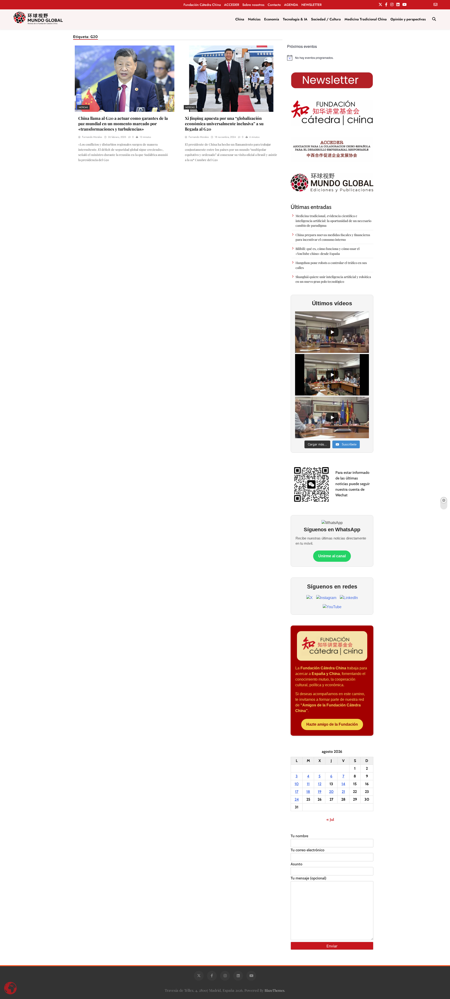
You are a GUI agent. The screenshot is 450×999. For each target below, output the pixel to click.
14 (343, 784)
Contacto (274, 4)
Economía (271, 19)
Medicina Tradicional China (366, 19)
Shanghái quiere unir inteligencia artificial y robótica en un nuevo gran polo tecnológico (333, 279)
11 (308, 784)
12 (319, 784)
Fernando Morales (92, 137)
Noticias (254, 19)
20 (331, 791)
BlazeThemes (274, 990)
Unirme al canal (332, 556)
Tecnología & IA (295, 19)
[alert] (332, 57)
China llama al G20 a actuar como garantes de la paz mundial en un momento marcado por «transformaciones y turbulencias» (123, 123)
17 (296, 791)
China (239, 19)
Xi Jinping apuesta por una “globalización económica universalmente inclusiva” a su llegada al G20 (224, 123)
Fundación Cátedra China (202, 4)
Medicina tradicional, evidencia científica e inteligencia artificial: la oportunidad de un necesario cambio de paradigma (333, 220)
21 (343, 791)
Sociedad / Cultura (326, 19)
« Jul (330, 819)
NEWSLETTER (311, 4)
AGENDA (291, 4)
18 (308, 791)
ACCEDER (231, 4)
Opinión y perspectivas (408, 19)
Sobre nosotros (253, 4)
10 (297, 784)
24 (297, 799)
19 (319, 791)
